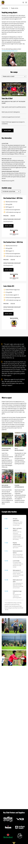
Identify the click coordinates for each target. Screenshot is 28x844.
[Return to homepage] (3, 2)
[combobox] (14, 76)
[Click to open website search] (23, 2)
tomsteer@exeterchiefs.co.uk (9, 51)
